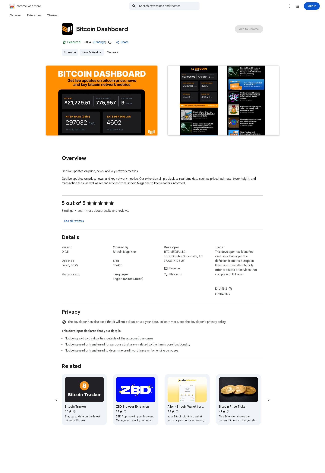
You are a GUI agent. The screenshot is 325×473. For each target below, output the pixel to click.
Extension (70, 52)
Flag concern (70, 274)
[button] (297, 6)
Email (172, 268)
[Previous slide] (56, 399)
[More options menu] (289, 6)
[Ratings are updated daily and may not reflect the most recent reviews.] (110, 42)
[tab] (15, 15)
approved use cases (139, 338)
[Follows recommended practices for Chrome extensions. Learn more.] (64, 42)
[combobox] (169, 6)
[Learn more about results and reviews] (230, 289)
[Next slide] (268, 399)
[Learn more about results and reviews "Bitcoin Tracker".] (74, 411)
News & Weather (92, 52)
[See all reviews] (74, 220)
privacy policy (216, 322)
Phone (173, 274)
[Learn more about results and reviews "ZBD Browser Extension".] (124, 411)
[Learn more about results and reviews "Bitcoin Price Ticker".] (227, 411)
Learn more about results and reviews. (103, 211)
